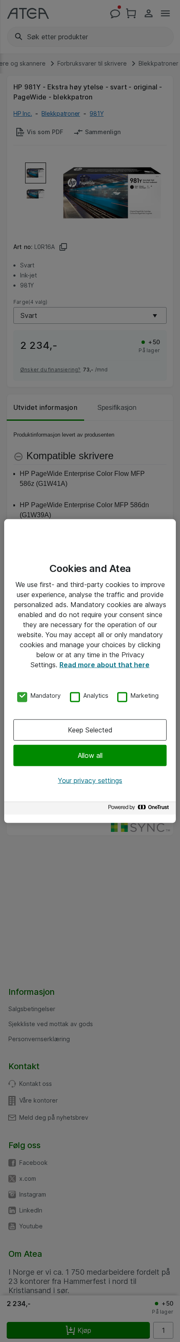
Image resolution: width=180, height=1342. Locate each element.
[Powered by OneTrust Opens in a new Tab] (140, 809)
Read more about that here (104, 665)
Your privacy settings (90, 780)
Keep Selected (90, 729)
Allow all (90, 755)
